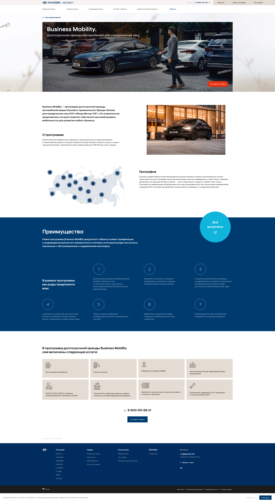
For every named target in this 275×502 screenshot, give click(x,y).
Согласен (265, 498)
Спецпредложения (96, 9)
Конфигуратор (72, 9)
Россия (47, 489)
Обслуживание (92, 461)
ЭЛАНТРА (59, 464)
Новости (173, 9)
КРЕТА (58, 475)
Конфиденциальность (211, 489)
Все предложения (53, 17)
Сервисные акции (93, 454)
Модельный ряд (48, 9)
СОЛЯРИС (59, 468)
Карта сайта (180, 489)
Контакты (220, 2)
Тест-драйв (258, 2)
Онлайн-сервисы (120, 9)
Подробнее (250, 498)
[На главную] (51, 3)
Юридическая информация (195, 489)
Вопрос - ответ (188, 462)
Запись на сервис (239, 2)
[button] (198, 2)
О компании (153, 454)
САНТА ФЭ (59, 457)
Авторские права (226, 489)
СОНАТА (59, 471)
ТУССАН (59, 478)
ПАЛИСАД (59, 461)
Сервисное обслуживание (147, 9)
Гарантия (90, 457)
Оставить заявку (218, 84)
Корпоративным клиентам (128, 461)
